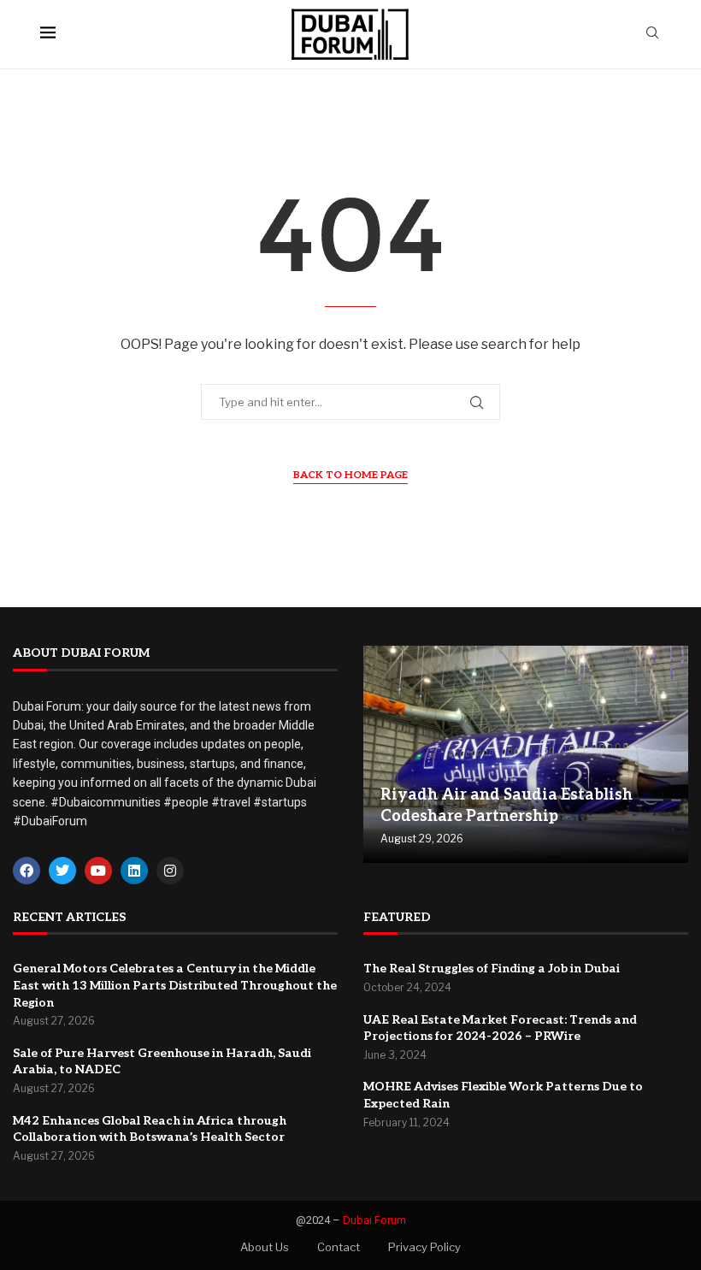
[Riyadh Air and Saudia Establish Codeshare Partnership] (525, 754)
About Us (264, 1247)
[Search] (652, 34)
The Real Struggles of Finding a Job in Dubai (491, 968)
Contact (338, 1247)
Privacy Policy (424, 1247)
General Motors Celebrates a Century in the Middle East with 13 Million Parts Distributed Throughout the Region (175, 985)
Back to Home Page (350, 475)
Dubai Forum (374, 1220)
